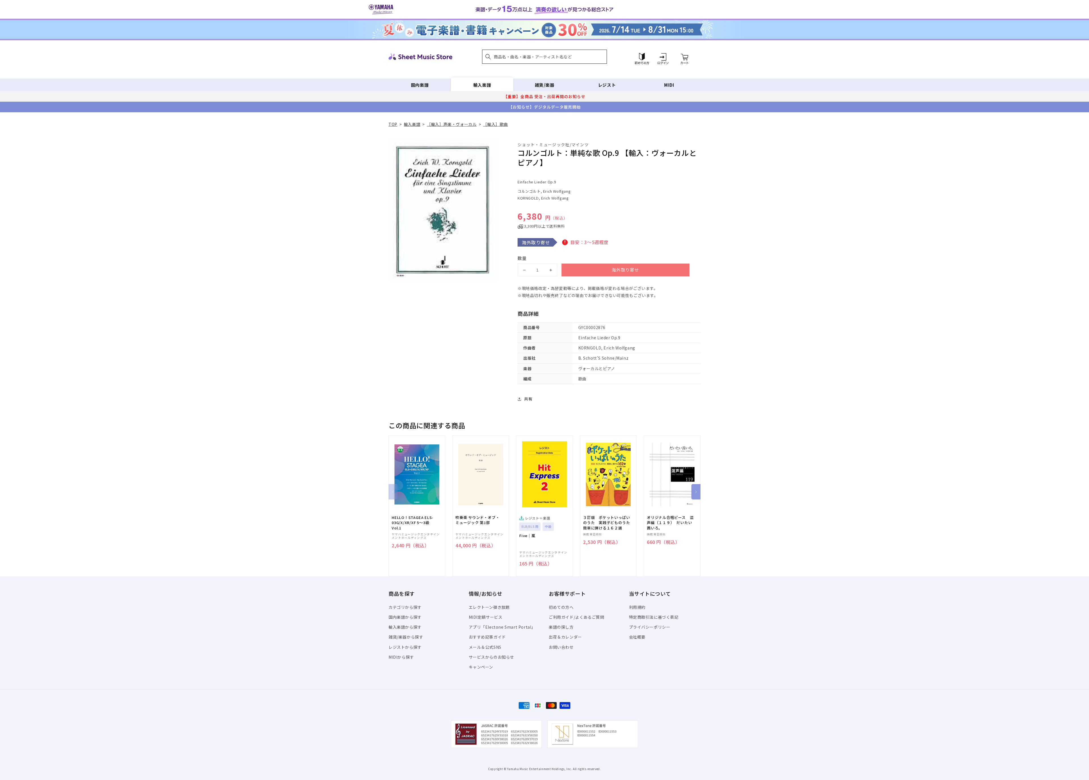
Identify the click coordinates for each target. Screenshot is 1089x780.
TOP (393, 124)
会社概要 (637, 637)
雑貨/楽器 (544, 85)
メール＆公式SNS (485, 647)
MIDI (669, 85)
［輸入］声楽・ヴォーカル (451, 124)
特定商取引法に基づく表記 (654, 617)
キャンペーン (481, 667)
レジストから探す (405, 647)
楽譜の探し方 (561, 627)
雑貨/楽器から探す (406, 637)
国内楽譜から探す (405, 617)
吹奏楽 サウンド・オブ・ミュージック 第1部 (477, 520)
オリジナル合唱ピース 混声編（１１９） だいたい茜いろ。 (670, 522)
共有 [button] (528, 399)
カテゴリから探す (405, 607)
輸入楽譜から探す (405, 627)
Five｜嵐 (527, 535)
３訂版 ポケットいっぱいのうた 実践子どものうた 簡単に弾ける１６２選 (608, 522)
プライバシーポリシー (649, 627)
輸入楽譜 (482, 85)
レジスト (607, 85)
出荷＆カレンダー (565, 637)
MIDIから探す (401, 657)
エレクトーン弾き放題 (489, 607)
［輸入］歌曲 (495, 124)
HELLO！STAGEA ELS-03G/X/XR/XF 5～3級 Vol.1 (412, 522)
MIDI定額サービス (486, 617)
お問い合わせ (561, 647)
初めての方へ (561, 607)
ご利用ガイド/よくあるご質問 (576, 617)
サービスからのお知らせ (491, 657)
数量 (522, 258)
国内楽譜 (420, 85)
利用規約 (637, 607)
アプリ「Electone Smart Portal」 (502, 627)
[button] (544, 57)
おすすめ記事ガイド (487, 637)
